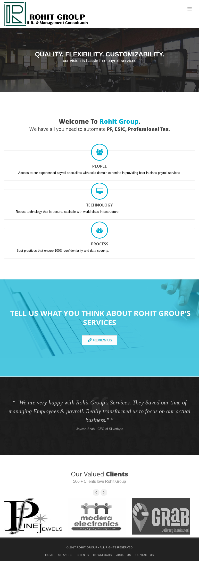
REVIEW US (102, 340)
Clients (83, 555)
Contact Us (144, 555)
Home (49, 555)
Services (65, 555)
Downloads (102, 555)
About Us (123, 555)
